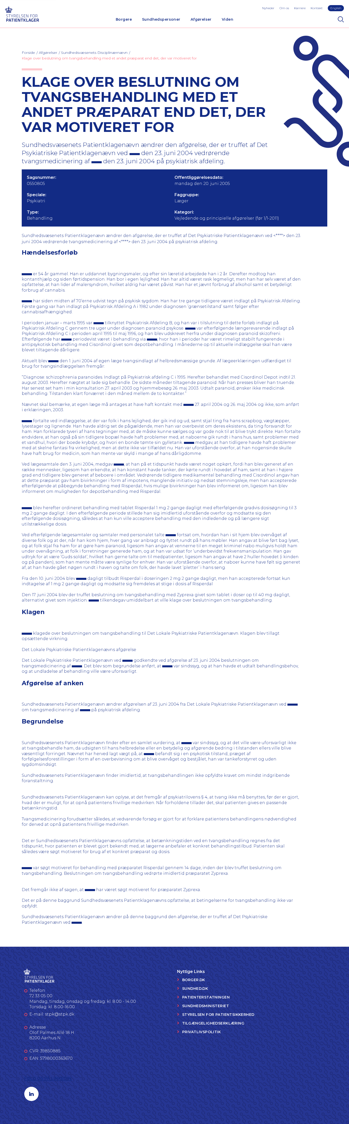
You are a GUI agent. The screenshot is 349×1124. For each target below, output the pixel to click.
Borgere (124, 19)
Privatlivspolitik (201, 1032)
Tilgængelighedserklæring (213, 1023)
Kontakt (317, 8)
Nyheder (268, 8)
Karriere (300, 8)
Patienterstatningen (206, 997)
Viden (227, 19)
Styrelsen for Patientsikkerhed (218, 1014)
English (335, 8)
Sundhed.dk (195, 988)
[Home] (22, 13)
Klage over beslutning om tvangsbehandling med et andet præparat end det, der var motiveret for (109, 58)
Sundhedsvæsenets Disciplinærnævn (94, 52)
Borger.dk (193, 980)
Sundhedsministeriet (205, 1006)
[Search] (341, 19)
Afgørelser (201, 19)
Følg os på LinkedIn (48, 1078)
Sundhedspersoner (161, 19)
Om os (284, 8)
